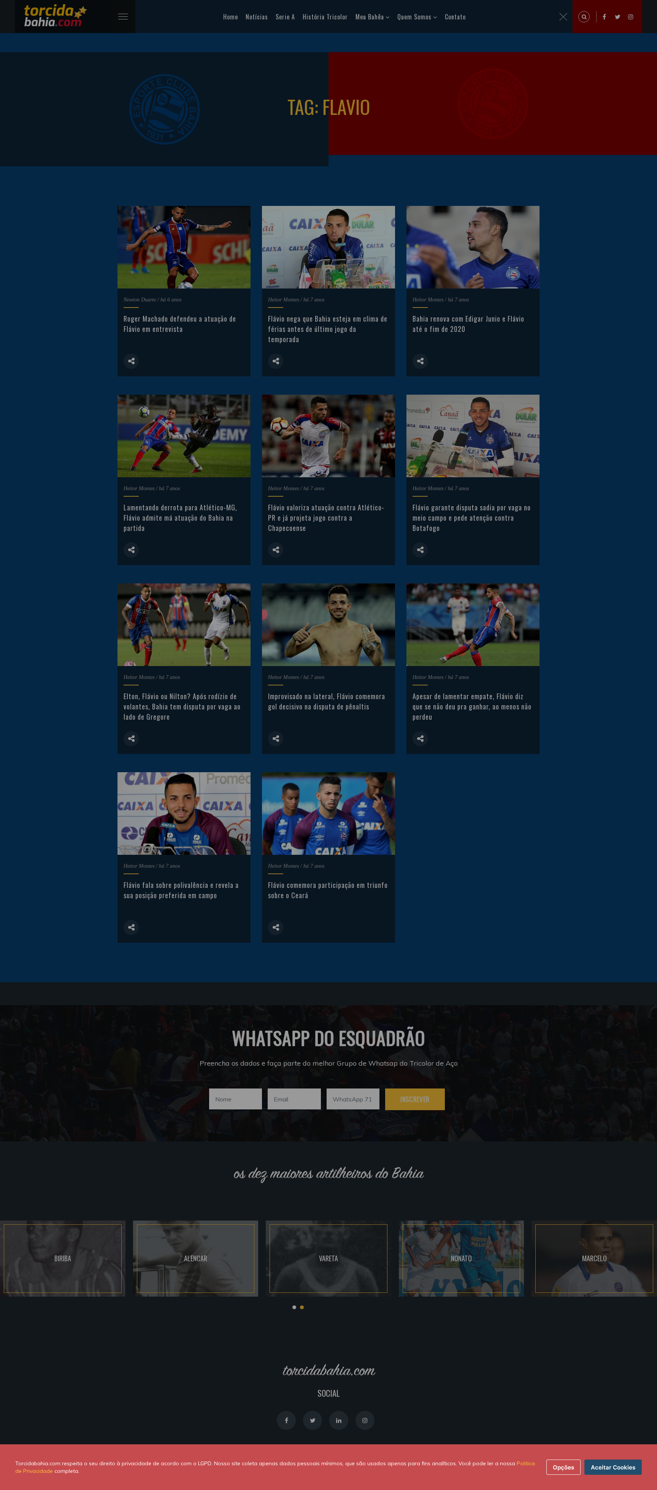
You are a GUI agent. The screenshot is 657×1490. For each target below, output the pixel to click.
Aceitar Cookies (613, 1467)
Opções (563, 1467)
